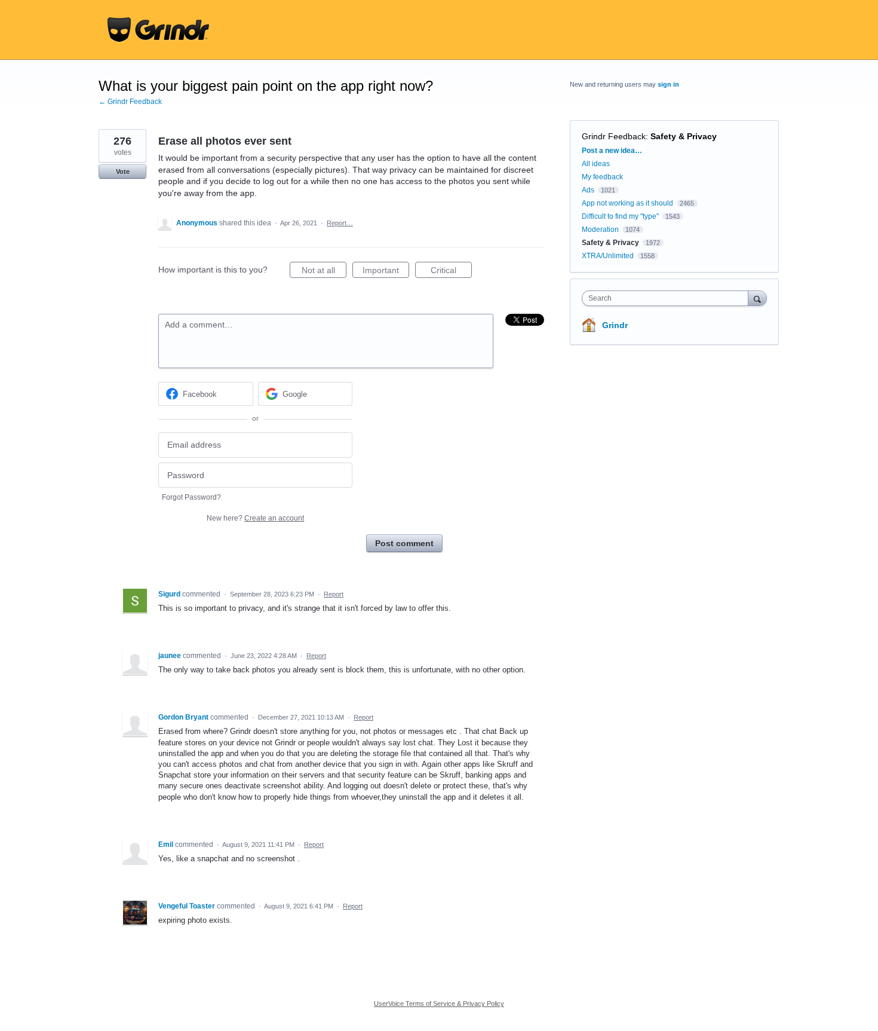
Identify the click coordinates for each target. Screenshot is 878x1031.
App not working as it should (627, 203)
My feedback (602, 177)
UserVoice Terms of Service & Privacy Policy (439, 1003)
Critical (451, 271)
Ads (588, 190)
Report (333, 594)
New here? (255, 518)
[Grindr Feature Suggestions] (158, 30)
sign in (668, 84)
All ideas (596, 164)
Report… (340, 223)
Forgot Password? (191, 497)
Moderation (601, 229)
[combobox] (668, 298)
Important (386, 271)
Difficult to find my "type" (620, 216)
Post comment (404, 543)
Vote (123, 171)
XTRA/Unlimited (608, 256)
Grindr (615, 325)
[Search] (757, 297)
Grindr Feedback (614, 136)
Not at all (324, 271)
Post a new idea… (612, 150)
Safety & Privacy (683, 136)
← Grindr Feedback (130, 101)
